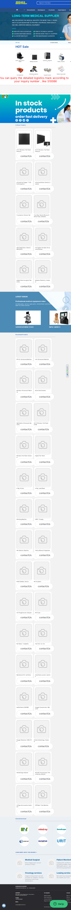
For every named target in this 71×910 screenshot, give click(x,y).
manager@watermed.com (20, 904)
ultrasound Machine (48, 899)
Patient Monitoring (47, 897)
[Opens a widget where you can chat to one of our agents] (59, 904)
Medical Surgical (47, 895)
